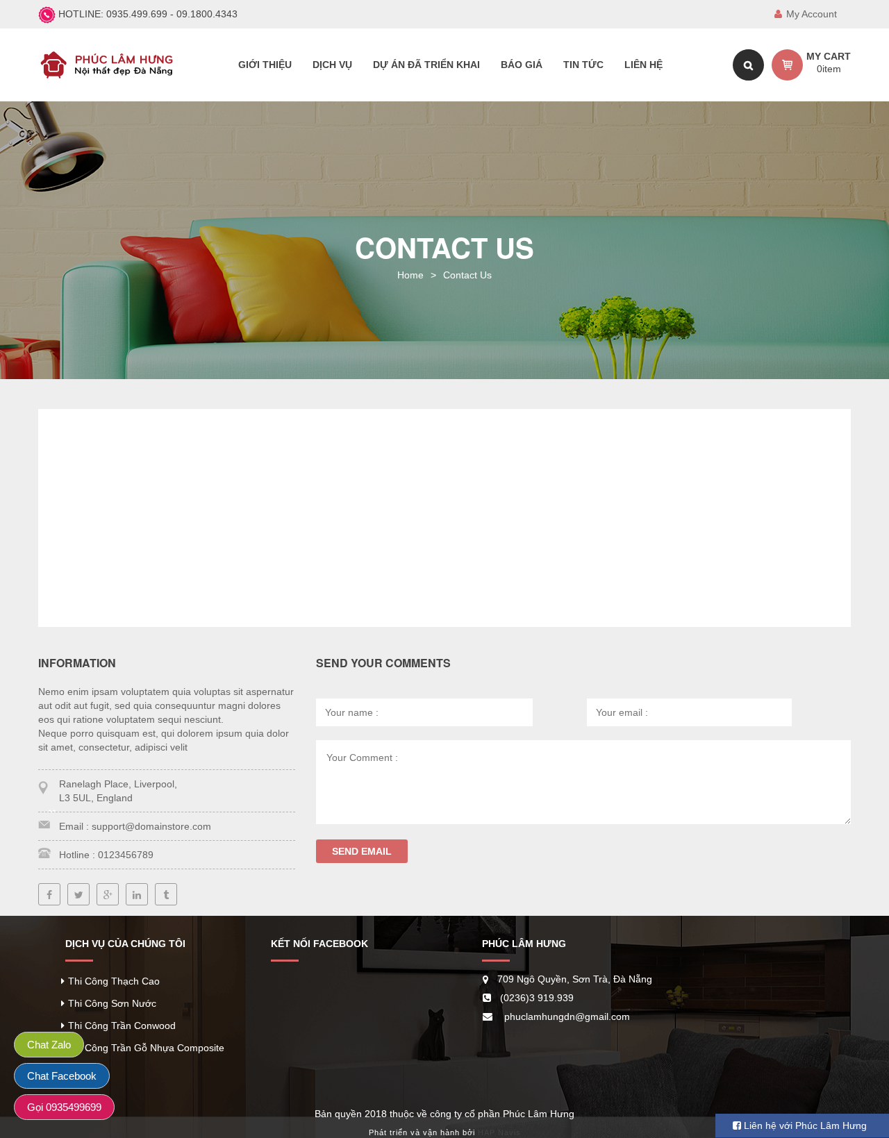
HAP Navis (499, 1132)
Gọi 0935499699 (64, 1107)
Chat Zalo (49, 1045)
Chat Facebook (62, 1076)
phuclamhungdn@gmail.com (567, 1016)
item (829, 68)
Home (410, 275)
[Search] (748, 65)
